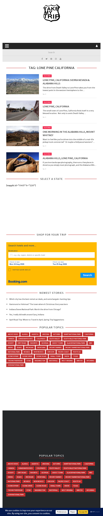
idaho (19, 347)
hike (90, 343)
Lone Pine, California (56, 106)
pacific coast (63, 352)
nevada (27, 352)
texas (75, 356)
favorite (33, 343)
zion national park (16, 365)
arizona (45, 334)
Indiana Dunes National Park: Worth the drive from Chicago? (35, 309)
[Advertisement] (52, 32)
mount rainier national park (77, 347)
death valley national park (75, 339)
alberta (35, 334)
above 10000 (13, 334)
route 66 (77, 352)
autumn (56, 334)
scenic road (41, 356)
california (89, 334)
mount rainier (55, 347)
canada (11, 339)
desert (11, 343)
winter (80, 361)
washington (40, 361)
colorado (41, 339)
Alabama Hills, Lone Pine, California (65, 158)
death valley (54, 339)
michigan (29, 347)
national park (14, 352)
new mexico (38, 352)
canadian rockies (25, 339)
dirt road (22, 343)
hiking (10, 347)
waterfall (53, 361)
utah (29, 361)
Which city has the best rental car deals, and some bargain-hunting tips (39, 299)
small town (55, 356)
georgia (44, 343)
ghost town (57, 343)
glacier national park (76, 343)
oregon (50, 352)
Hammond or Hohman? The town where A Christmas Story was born (38, 304)
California (47, 76)
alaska (25, 334)
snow (66, 356)
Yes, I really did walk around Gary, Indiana (26, 314)
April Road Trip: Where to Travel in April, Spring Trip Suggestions (36, 320)
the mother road (15, 361)
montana (41, 347)
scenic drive (27, 356)
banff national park (72, 334)
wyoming (90, 361)
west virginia (67, 361)
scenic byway (13, 356)
